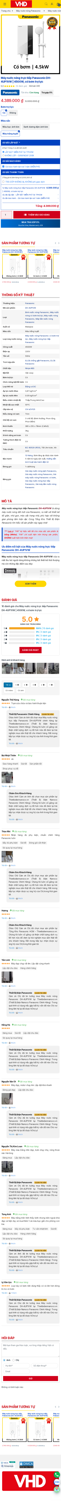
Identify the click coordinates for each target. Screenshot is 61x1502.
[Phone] (57, 1475)
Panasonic (29, 303)
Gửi (30, 1378)
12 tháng (29, 455)
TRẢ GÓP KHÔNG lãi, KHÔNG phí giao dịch (25, 182)
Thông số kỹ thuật (18, 295)
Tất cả (8, 685)
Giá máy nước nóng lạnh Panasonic (40, 471)
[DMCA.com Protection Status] (24, 1464)
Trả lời (4, 707)
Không (13, 113)
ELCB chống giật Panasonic (37, 360)
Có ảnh (21, 690)
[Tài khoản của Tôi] (52, 4)
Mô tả (7, 501)
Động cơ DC (30, 386)
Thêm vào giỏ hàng (39, 215)
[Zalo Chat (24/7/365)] (57, 1482)
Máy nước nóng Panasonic (28, 11)
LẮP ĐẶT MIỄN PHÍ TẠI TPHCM (19, 152)
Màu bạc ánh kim (11, 127)
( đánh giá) (21, 86)
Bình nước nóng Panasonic (37, 312)
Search (46, 4)
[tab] (31, 295)
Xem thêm (30, 584)
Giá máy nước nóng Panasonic (38, 474)
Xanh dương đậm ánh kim (36, 127)
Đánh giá (9, 600)
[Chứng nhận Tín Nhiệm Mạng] (7, 1464)
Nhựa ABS (29, 368)
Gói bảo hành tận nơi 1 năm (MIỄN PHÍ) (22, 166)
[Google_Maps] (57, 1489)
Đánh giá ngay (30, 650)
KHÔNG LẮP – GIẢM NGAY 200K (19, 155)
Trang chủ (5, 11)
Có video (9, 690)
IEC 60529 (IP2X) (32, 447)
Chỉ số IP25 (30, 409)
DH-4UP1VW (30, 308)
